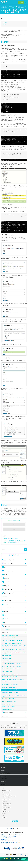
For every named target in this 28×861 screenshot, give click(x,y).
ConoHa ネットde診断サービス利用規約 (9, 796)
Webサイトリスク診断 (12, 836)
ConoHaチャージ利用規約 (6, 792)
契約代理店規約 (4, 801)
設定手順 (5, 22)
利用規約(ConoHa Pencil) (6, 799)
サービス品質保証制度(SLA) (6, 807)
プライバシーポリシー (6, 811)
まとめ (5, 24)
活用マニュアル (6, 7)
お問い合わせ (4, 809)
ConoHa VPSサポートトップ (12, 6)
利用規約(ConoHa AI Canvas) (7, 798)
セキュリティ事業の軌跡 (5, 844)
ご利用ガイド (19, 6)
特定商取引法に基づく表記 (6, 803)
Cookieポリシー (4, 813)
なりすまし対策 (18, 842)
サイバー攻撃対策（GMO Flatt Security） (8, 842)
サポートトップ (3, 6)
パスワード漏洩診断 (4, 836)
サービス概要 (4, 817)
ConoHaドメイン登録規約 (6, 790)
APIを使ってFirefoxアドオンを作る (11, 538)
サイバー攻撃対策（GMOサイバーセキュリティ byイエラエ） (11, 841)
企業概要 (3, 815)
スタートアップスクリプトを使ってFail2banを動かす (14, 540)
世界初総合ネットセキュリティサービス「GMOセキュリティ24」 (12, 834)
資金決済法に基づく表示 (6, 805)
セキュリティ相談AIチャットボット (7, 837)
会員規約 (3, 788)
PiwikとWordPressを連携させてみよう (11, 542)
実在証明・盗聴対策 (4, 839)
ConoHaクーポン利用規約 (6, 794)
